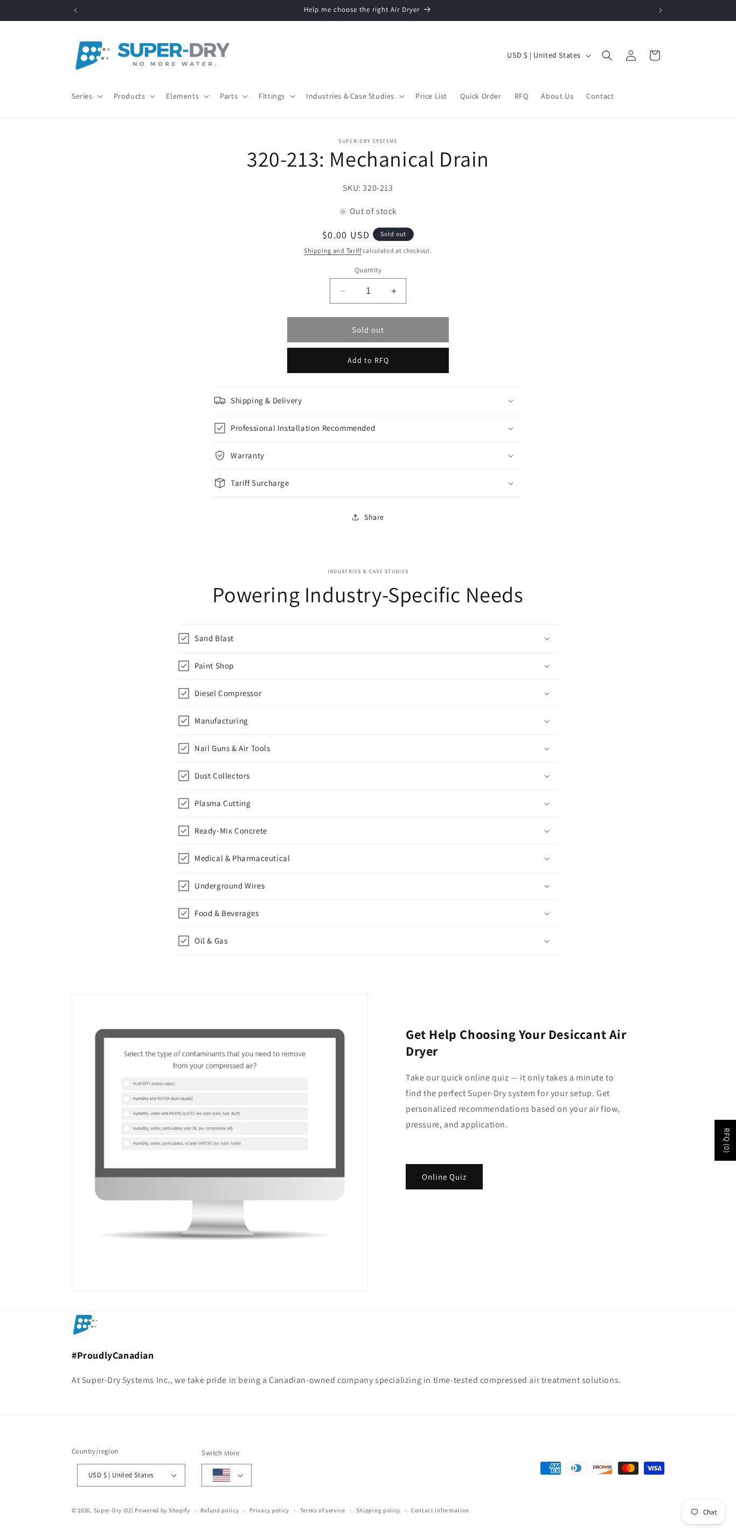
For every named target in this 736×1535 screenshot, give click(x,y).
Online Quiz (444, 1177)
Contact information (440, 1510)
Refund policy (219, 1510)
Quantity (368, 269)
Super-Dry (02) (114, 1510)
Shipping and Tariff (332, 250)
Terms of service (322, 1510)
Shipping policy (378, 1510)
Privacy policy (269, 1510)
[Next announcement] (660, 10)
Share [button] (374, 517)
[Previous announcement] (75, 10)
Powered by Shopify (162, 1510)
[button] (86, 96)
